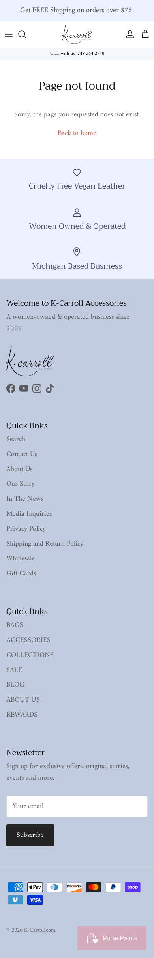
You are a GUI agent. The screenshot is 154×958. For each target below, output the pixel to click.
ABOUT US (23, 700)
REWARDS (22, 715)
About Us (19, 469)
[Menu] (8, 34)
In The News (24, 499)
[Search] (26, 34)
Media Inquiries (29, 514)
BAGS (14, 625)
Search (15, 439)
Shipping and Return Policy (44, 544)
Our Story (20, 484)
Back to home (77, 133)
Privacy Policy (26, 529)
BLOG (15, 685)
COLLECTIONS (30, 655)
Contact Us (21, 454)
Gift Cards (21, 573)
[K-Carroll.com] (77, 34)
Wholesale (20, 558)
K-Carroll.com (39, 930)
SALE (14, 670)
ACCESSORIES (28, 640)
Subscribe (30, 835)
